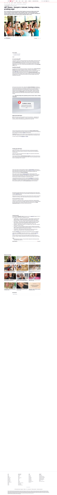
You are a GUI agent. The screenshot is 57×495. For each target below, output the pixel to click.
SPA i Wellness (9, 481)
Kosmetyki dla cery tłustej (41, 478)
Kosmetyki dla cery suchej (41, 476)
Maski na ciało (9, 480)
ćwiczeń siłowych (31, 169)
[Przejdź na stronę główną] (8, 1)
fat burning (17, 193)
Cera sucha (30, 475)
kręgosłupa (23, 136)
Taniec (18, 480)
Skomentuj (36, 38)
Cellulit (8, 475)
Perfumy (40, 480)
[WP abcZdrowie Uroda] (13, 1)
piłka (15, 71)
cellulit (24, 132)
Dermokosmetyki (40, 475)
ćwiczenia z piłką (25, 173)
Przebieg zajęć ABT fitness (17, 57)
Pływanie (19, 478)
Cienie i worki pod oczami (31, 481)
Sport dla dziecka (19, 484)
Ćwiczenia (19, 475)
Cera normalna (30, 480)
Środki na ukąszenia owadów (41, 481)
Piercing (8, 484)
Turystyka (19, 481)
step (17, 71)
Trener (27, 153)
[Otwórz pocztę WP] (42, 1)
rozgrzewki (32, 216)
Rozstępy (8, 476)
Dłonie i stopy (9, 478)
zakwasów (17, 231)
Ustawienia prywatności (39, 489)
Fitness (18, 476)
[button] (48, 1)
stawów (27, 136)
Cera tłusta (30, 476)
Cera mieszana (30, 478)
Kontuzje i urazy (19, 483)
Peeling (8, 483)
